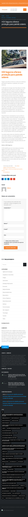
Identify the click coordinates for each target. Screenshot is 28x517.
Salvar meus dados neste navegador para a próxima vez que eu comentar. (13, 242)
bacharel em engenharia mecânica (13, 428)
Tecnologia (5, 313)
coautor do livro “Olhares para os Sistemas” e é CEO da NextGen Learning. (13, 440)
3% (2, 412)
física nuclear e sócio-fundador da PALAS (10, 485)
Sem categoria (6, 310)
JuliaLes (5, 401)
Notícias (13, 167)
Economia (9, 167)
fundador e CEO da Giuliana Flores (9, 483)
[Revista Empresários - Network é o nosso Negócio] (5, 9)
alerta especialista (15, 418)
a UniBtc (4, 428)
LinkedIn (8, 179)
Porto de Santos (6, 307)
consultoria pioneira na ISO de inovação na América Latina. (12, 459)
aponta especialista (6, 420)
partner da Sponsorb (6, 493)
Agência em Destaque (7, 271)
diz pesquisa (20, 461)
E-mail (14, 179)
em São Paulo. (11, 469)
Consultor (4, 451)
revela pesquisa (22, 495)
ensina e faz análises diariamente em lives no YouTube (13, 474)
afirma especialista (6, 418)
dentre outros (5, 461)
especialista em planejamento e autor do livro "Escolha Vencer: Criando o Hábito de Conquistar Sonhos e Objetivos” (13, 480)
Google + (11, 179)
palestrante (13, 491)
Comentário (7, 208)
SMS (3, 498)
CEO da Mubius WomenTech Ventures (9, 437)
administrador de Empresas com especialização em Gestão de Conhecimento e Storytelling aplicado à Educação (12, 415)
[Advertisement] (14, 36)
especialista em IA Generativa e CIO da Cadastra (11, 477)
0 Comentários (6, 172)
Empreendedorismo (7, 292)
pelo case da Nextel (16, 493)
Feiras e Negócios (7, 298)
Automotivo (5, 280)
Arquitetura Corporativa (8, 274)
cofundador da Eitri (6, 443)
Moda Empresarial (7, 301)
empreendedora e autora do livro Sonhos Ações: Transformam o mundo (12, 467)
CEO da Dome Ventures (6, 430)
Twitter (5, 179)
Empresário (4, 469)
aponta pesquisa (5, 422)
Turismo (4, 315)
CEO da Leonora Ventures (7, 435)
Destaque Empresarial (8, 283)
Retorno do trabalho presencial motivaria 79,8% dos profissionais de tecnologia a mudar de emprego (14, 396)
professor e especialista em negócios (9, 495)
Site (5, 235)
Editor (18, 166)
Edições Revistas (6, 289)
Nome (6, 223)
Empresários (5, 295)
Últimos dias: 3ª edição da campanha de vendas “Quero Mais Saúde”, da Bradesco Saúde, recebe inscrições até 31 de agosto (16, 384)
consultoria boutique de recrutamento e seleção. (12, 453)
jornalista (22, 485)
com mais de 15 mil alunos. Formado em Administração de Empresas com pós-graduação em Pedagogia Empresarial (13, 446)
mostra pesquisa (5, 491)
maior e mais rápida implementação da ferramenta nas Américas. (13, 488)
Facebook (3, 179)
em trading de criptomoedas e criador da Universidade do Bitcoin (13, 472)
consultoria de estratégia (7, 456)
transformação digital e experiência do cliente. (15, 498)
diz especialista (13, 461)
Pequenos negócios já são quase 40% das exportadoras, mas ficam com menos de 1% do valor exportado (17, 375)
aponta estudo (15, 420)
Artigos (4, 167)
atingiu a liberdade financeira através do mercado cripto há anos (12, 425)
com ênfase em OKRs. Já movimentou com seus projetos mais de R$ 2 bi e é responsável (13, 449)
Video (4, 318)
